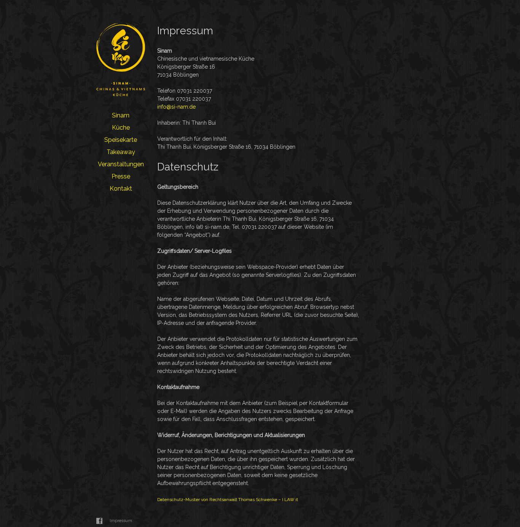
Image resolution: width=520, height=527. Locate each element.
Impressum (121, 520)
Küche (121, 127)
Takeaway (121, 152)
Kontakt (121, 188)
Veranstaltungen (121, 164)
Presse (121, 176)
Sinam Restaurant (120, 59)
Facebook (99, 521)
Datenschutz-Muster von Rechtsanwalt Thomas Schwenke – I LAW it (227, 499)
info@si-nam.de (176, 107)
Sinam (120, 115)
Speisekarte (120, 139)
